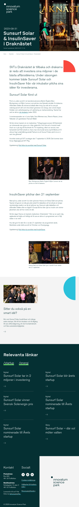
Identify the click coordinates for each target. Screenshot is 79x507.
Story (47, 425)
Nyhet (6, 373)
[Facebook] (23, 474)
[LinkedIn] (32, 474)
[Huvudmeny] (73, 5)
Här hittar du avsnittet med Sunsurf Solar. (32, 145)
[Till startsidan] (12, 8)
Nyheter (11, 54)
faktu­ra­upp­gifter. (15, 494)
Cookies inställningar (28, 480)
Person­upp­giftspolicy (28, 491)
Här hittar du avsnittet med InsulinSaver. (32, 230)
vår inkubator (23, 112)
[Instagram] (27, 474)
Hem (4, 54)
